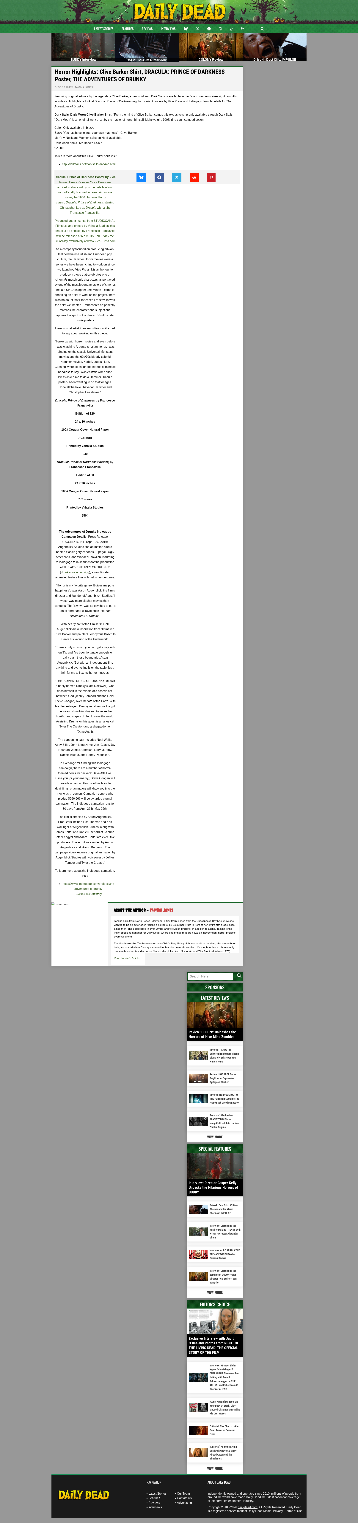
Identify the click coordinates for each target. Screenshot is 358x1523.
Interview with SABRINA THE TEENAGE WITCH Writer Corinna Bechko (225, 1254)
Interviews (168, 28)
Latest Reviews (215, 997)
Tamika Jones (84, 87)
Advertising (184, 1502)
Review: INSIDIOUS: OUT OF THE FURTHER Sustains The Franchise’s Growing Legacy (224, 1098)
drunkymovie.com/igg (75, 572)
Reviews (147, 28)
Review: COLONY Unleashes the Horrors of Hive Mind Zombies (212, 1034)
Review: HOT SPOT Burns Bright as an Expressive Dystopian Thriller (223, 1078)
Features (128, 28)
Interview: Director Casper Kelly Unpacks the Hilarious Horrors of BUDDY (213, 1187)
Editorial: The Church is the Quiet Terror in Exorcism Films (224, 1430)
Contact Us (184, 1498)
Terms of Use (293, 1511)
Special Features (215, 1148)
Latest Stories (104, 28)
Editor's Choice (215, 1304)
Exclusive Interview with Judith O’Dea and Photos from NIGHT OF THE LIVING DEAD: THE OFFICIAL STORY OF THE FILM (214, 1345)
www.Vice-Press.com (101, 241)
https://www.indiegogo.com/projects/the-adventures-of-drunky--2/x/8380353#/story (89, 888)
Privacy (278, 1511)
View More (215, 1136)
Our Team (183, 1493)
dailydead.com (247, 1507)
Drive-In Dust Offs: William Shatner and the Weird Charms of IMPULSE (224, 1209)
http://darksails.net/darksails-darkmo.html (89, 164)
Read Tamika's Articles (127, 958)
